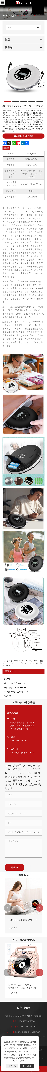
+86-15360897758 (19, 740)
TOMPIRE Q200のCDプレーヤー (22, 921)
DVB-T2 (7, 696)
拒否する (12, 1066)
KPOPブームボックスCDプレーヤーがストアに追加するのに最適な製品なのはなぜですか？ (23, 986)
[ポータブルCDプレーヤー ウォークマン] (23, 77)
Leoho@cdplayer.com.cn (22, 752)
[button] (7, 908)
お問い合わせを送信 (25, 136)
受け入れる (27, 1066)
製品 (12, 16)
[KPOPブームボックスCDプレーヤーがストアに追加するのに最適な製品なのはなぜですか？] (23, 961)
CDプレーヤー (10, 679)
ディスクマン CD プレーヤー (17, 692)
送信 (14, 867)
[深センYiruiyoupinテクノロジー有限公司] (23, 2)
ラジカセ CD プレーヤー (15, 687)
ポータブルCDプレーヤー (27, 16)
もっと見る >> (14, 928)
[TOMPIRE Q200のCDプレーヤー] (23, 896)
